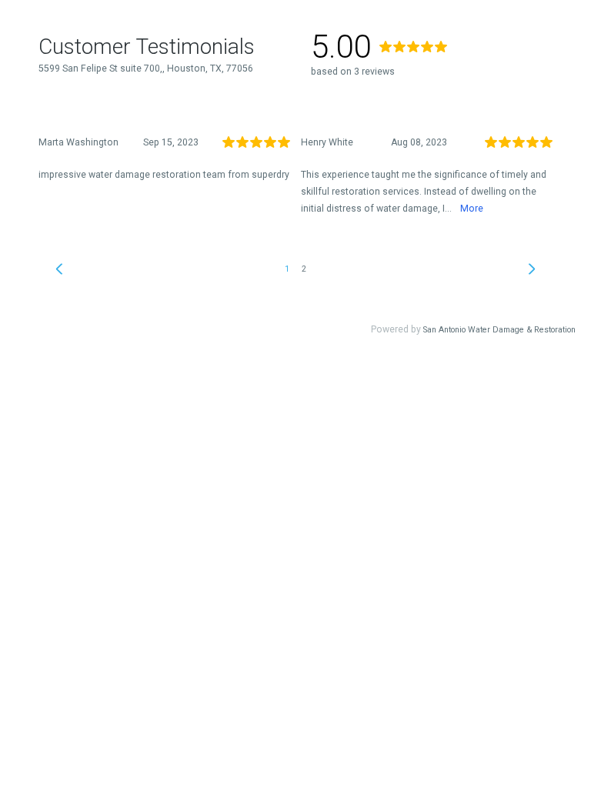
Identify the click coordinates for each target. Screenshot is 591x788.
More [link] (471, 208)
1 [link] (287, 269)
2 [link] (304, 269)
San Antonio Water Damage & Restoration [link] (499, 330)
